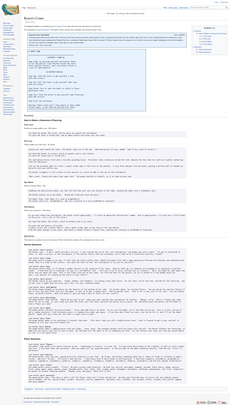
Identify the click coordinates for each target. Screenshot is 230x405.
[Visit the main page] (10, 9)
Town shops (38, 389)
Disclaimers (55, 402)
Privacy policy (27, 402)
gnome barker (44, 30)
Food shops (81, 389)
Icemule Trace (61, 26)
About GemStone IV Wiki (42, 402)
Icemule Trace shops (53, 389)
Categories (29, 389)
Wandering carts (69, 389)
